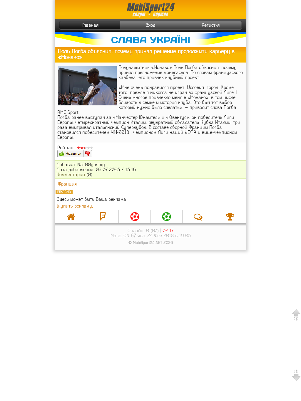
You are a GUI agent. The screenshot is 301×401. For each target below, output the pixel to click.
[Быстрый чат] (198, 216)
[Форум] (102, 216)
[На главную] (71, 216)
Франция (67, 183)
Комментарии (70, 174)
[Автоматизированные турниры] (230, 216)
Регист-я (211, 25)
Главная (90, 25)
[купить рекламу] (75, 205)
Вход (150, 25)
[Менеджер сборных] (166, 216)
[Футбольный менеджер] (134, 216)
